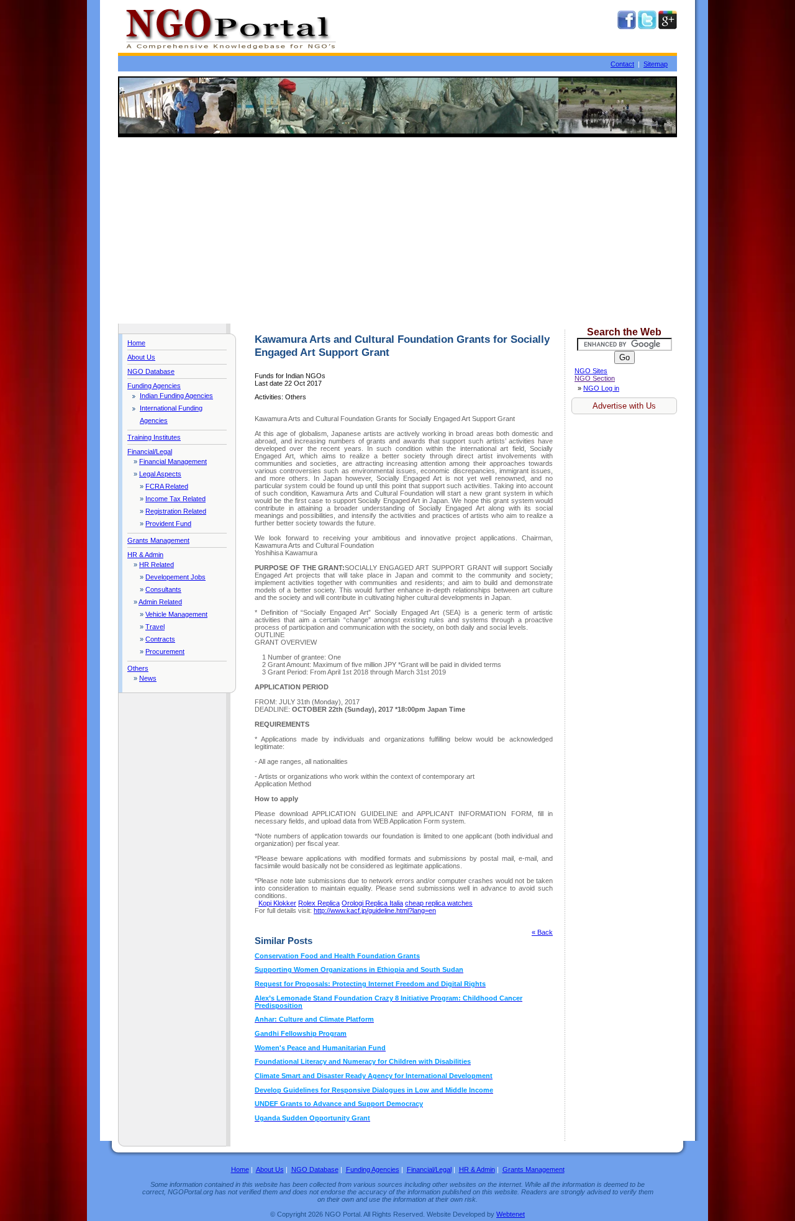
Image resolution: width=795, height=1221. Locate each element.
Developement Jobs (175, 577)
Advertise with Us (624, 406)
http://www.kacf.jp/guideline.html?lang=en (375, 910)
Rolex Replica (319, 903)
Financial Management (173, 461)
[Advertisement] (397, 230)
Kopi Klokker (277, 903)
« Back (542, 932)
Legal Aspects (160, 474)
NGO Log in (601, 388)
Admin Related (160, 602)
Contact (622, 64)
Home (136, 343)
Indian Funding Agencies (176, 395)
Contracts (160, 639)
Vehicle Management (176, 614)
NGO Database (151, 371)
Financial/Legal (149, 451)
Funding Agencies (154, 385)
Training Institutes (154, 437)
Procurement (164, 651)
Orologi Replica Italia (372, 903)
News (148, 678)
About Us (141, 357)
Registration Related (175, 511)
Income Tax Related (175, 498)
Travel (155, 626)
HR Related (156, 564)
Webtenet (510, 1214)
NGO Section (595, 378)
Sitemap (655, 64)
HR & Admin (145, 554)
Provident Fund (168, 523)
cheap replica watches (439, 903)
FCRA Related (166, 486)
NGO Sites (591, 370)
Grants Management (158, 540)
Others (137, 668)
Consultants (163, 589)
